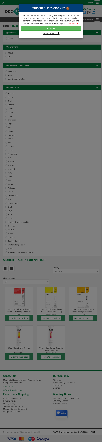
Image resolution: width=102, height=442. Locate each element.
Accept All (51, 28)
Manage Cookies (50, 33)
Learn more (73, 23)
